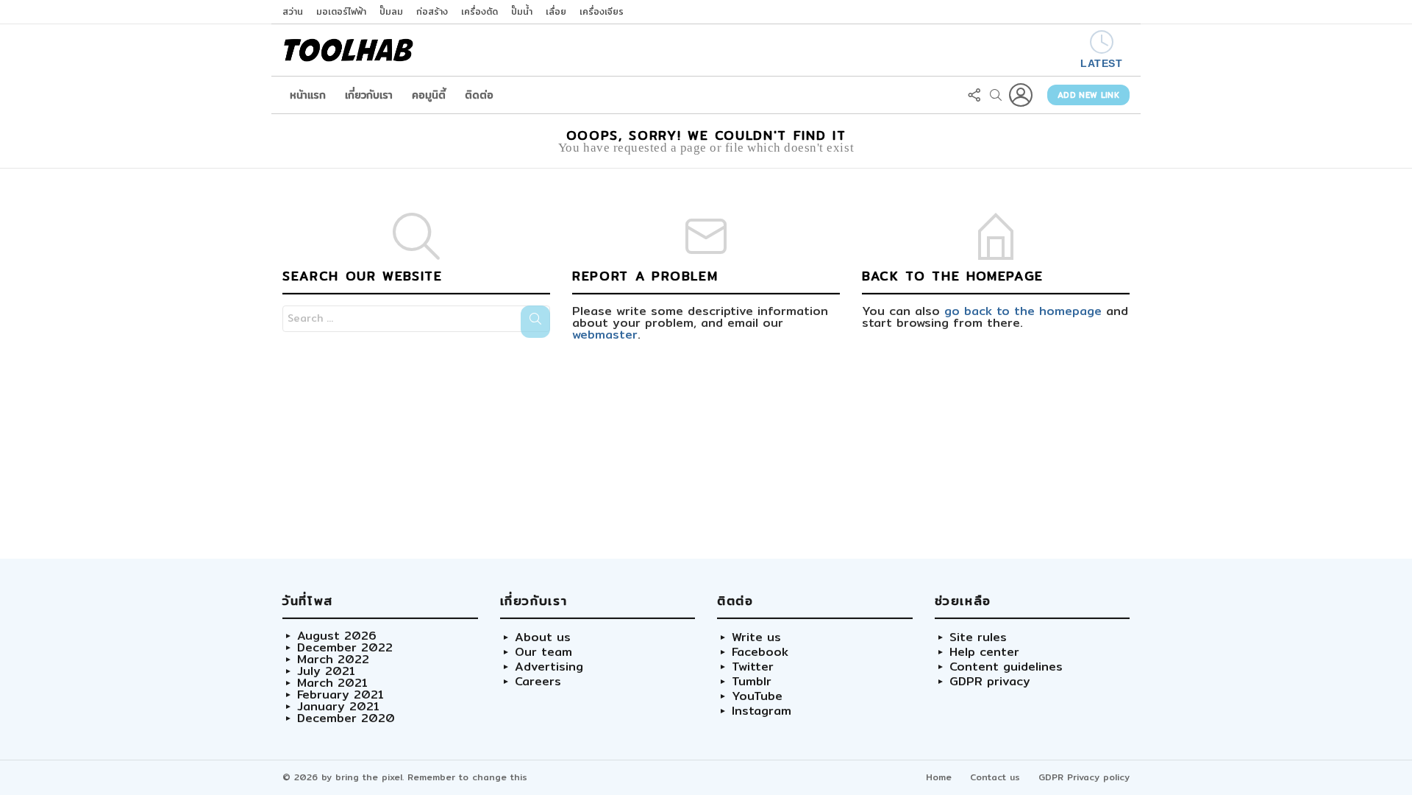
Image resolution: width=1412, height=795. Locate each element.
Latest (1101, 63)
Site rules (978, 637)
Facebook (760, 652)
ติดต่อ (479, 95)
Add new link (1088, 95)
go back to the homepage (1023, 311)
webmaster (605, 334)
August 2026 (337, 636)
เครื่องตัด (479, 11)
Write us (756, 637)
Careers (538, 681)
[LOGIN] (1021, 95)
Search (535, 321)
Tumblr (751, 681)
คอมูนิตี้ (429, 95)
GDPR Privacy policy (1084, 776)
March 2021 (332, 683)
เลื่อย (556, 11)
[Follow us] (974, 95)
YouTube (757, 696)
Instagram (761, 711)
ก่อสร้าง (432, 11)
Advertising (549, 667)
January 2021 (338, 707)
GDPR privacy (989, 681)
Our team (543, 652)
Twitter (753, 667)
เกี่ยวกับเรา (369, 95)
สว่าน (292, 11)
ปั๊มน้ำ (521, 11)
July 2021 (326, 671)
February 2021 (340, 695)
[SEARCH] (996, 95)
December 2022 (345, 648)
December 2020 (346, 718)
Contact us (995, 776)
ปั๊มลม (391, 11)
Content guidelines (1006, 667)
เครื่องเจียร (602, 11)
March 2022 (333, 659)
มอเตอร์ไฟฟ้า (341, 11)
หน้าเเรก (308, 95)
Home (939, 776)
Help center (984, 652)
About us (543, 637)
